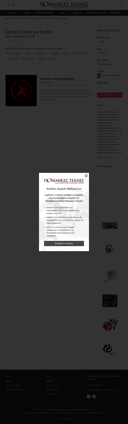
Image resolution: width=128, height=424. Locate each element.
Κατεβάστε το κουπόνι (64, 243)
